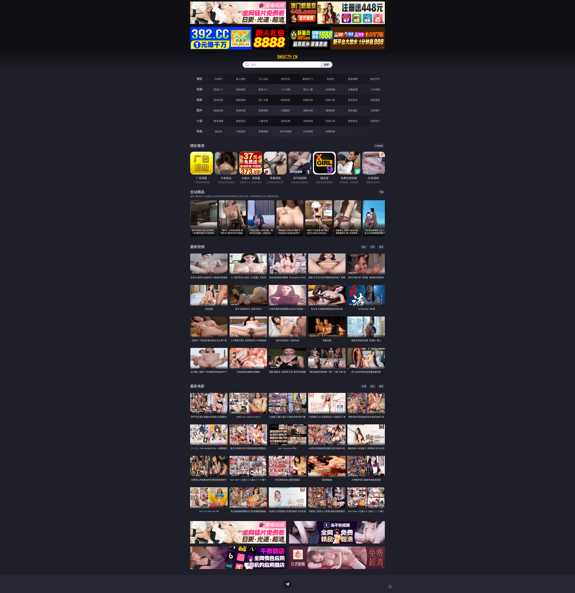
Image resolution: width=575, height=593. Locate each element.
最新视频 (197, 246)
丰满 (364, 386)
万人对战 (263, 79)
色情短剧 (330, 131)
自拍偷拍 (241, 89)
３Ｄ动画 (285, 89)
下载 (381, 192)
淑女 (372, 386)
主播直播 (353, 89)
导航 (199, 131)
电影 (199, 100)
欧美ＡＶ (263, 89)
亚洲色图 (241, 110)
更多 (381, 246)
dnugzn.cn (287, 57)
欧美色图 (263, 110)
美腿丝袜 (308, 110)
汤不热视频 (286, 131)
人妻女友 (263, 121)
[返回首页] (390, 586)
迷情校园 (308, 121)
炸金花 (330, 79)
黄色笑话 (353, 121)
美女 (364, 246)
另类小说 (330, 121)
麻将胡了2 (307, 79)
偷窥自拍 (218, 110)
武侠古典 (285, 121)
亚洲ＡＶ (218, 89)
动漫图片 (285, 110)
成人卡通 (263, 100)
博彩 (199, 79)
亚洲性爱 (218, 100)
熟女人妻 (308, 89)
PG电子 (218, 79)
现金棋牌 (353, 79)
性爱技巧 (375, 121)
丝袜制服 (330, 89)
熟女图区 (353, 110)
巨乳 (372, 246)
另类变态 (375, 100)
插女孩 (218, 131)
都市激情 (218, 121)
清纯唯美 (330, 110)
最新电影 (197, 386)
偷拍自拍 (241, 100)
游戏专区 (285, 79)
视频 (199, 89)
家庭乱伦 (241, 121)
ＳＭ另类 (375, 89)
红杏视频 (308, 131)
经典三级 (330, 100)
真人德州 (241, 79)
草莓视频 (263, 131)
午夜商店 (241, 131)
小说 (199, 121)
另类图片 (375, 110)
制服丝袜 (308, 100)
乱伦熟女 (353, 100)
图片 (199, 110)
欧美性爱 (285, 100)
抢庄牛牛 (375, 79)
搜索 (326, 64)
